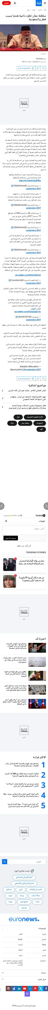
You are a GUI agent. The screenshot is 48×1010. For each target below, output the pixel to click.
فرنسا (37, 901)
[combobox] (24, 861)
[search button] (4, 861)
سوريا (11, 901)
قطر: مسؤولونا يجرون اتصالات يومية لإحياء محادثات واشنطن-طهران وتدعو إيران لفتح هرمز (27, 407)
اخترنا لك (40, 639)
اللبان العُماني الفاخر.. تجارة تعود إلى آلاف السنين (27, 390)
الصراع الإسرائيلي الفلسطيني (24, 883)
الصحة (20, 944)
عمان (28, 10)
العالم (33, 10)
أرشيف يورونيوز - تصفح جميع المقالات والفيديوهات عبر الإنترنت (13, 963)
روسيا (22, 895)
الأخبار (40, 10)
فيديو (44, 955)
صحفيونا (43, 960)
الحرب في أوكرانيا (36, 889)
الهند (41, 429)
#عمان (33, 309)
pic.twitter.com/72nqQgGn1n (27, 312)
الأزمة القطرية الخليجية (35, 417)
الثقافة (20, 950)
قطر (18, 417)
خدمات (43, 973)
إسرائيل (9, 889)
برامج (21, 955)
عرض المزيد (42, 979)
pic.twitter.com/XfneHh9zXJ (28, 275)
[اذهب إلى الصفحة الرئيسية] (39, 3)
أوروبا (44, 934)
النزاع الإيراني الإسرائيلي (24, 877)
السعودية (40, 423)
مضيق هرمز (24, 901)
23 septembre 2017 (26, 187)
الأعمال (43, 939)
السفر (44, 950)
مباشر (6, 3)
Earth (20, 939)
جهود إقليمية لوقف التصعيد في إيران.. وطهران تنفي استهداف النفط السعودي (28, 398)
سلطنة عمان (25, 423)
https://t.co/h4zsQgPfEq (30, 181)
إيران (20, 889)
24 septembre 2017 (32, 370)
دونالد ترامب (35, 895)
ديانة (12, 423)
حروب (10, 895)
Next (44, 944)
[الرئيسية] (45, 10)
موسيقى (24, 907)
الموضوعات (42, 928)
